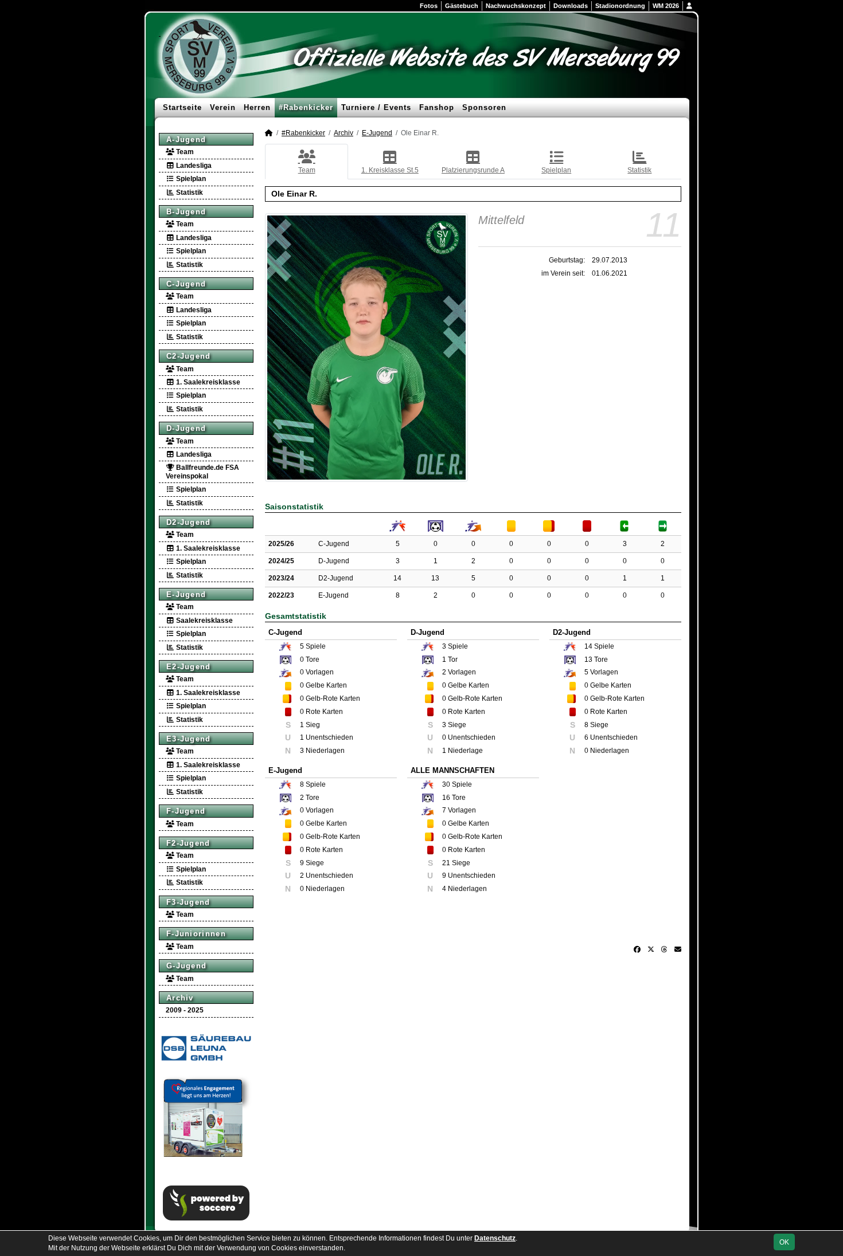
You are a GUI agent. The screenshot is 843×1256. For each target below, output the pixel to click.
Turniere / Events (376, 107)
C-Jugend (186, 284)
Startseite (182, 107)
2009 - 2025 (185, 1010)
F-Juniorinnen (196, 933)
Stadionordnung (620, 5)
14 (397, 578)
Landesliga (193, 166)
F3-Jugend (188, 902)
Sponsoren (484, 107)
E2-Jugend (188, 666)
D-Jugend (186, 428)
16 (446, 798)
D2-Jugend (188, 522)
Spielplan (190, 179)
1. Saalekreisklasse (207, 382)
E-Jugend (186, 594)
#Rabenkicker (306, 107)
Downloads (570, 5)
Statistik (188, 193)
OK (784, 1242)
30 (446, 784)
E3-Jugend (188, 739)
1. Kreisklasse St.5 (390, 170)
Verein (223, 107)
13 (435, 578)
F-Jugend (185, 811)
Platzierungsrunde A (473, 170)
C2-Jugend (188, 356)
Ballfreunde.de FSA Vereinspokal (202, 472)
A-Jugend (186, 139)
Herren (257, 107)
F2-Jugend (188, 843)
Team (184, 152)
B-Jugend (186, 211)
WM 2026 (666, 5)
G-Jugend (186, 965)
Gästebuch (461, 5)
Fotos (429, 5)
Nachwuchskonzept (516, 5)
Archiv (180, 998)
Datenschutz (495, 1238)
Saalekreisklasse (203, 621)
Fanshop (436, 107)
